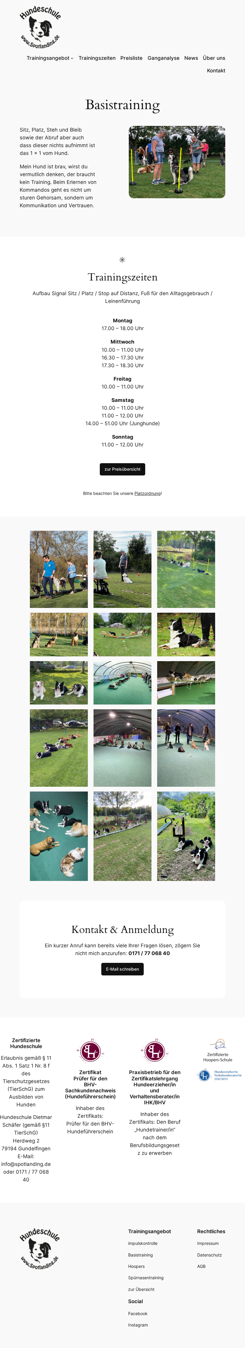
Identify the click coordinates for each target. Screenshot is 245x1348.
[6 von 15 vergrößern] (207, 620)
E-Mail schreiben (122, 969)
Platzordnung (147, 493)
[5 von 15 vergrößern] (144, 620)
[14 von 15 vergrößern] (144, 799)
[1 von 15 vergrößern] (80, 539)
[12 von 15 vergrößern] (207, 717)
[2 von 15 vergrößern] (144, 539)
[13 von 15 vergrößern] (80, 799)
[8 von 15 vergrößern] (144, 669)
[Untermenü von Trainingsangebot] (72, 58)
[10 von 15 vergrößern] (80, 717)
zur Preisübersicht (122, 469)
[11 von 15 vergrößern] (144, 717)
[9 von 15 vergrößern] (207, 669)
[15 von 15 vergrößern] (207, 799)
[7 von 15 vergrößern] (80, 669)
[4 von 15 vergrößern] (80, 620)
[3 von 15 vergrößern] (207, 539)
